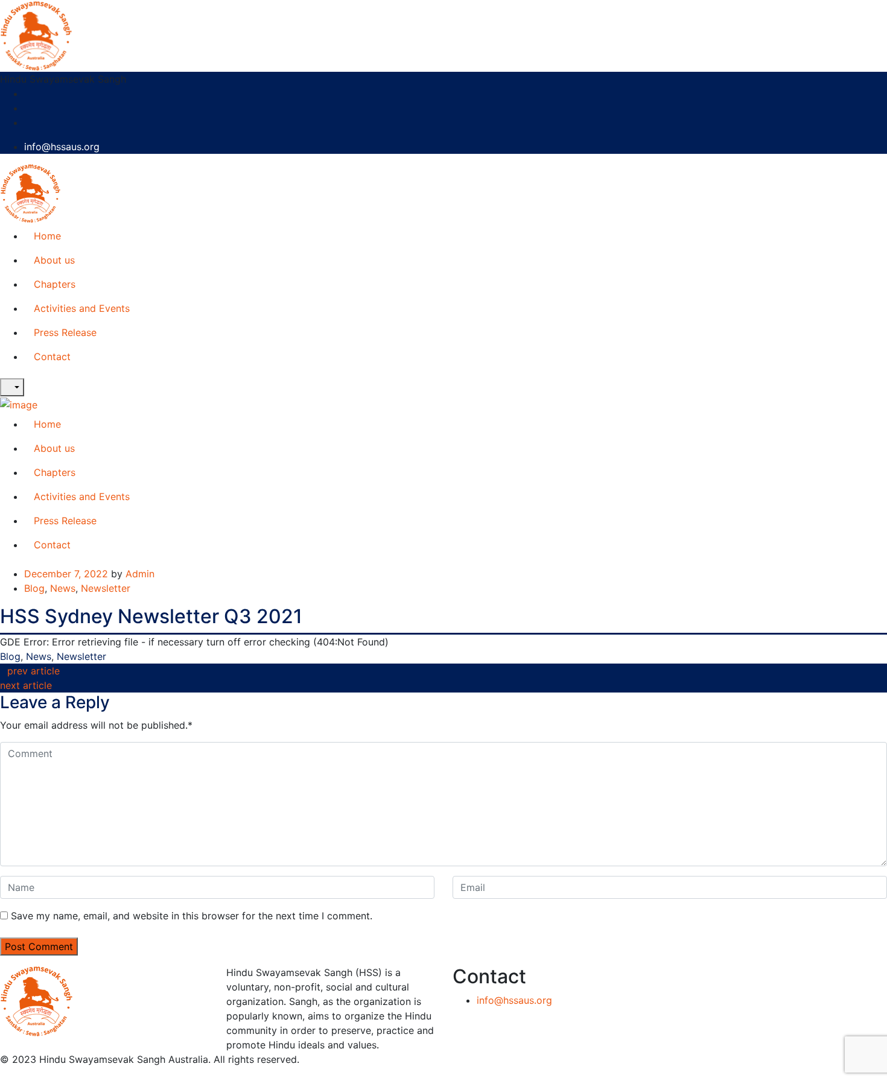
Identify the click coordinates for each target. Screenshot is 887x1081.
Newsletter (105, 588)
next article (26, 685)
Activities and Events (82, 308)
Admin (140, 574)
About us (54, 260)
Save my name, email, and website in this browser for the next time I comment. (191, 916)
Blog (34, 588)
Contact (52, 356)
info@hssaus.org (62, 147)
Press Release (65, 332)
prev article (33, 671)
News (62, 588)
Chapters (54, 284)
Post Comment (39, 946)
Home (47, 236)
